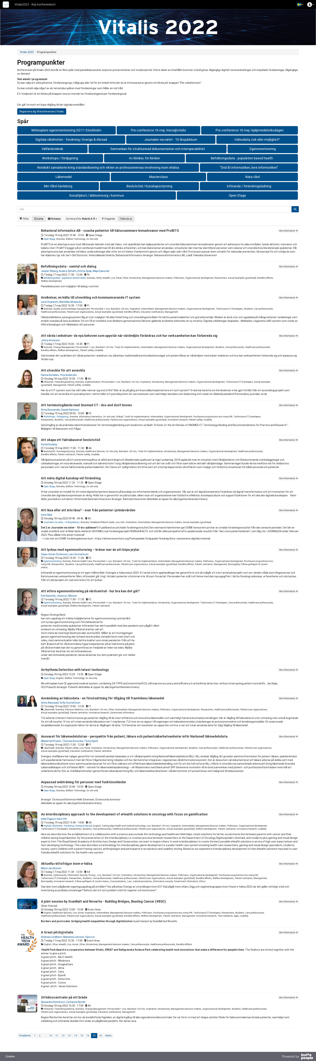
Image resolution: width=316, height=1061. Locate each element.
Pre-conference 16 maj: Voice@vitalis (158, 130)
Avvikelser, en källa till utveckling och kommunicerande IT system (90, 297)
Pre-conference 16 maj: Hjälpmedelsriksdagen (250, 130)
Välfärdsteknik (52, 149)
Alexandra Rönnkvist (53, 1002)
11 (57, 1035)
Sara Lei (90, 936)
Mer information (287, 231)
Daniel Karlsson (70, 409)
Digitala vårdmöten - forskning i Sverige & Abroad (71, 139)
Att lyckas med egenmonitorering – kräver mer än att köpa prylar (90, 550)
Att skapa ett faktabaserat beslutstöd (70, 440)
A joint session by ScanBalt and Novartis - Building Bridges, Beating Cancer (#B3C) (103, 901)
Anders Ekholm (67, 271)
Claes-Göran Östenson (54, 554)
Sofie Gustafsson (70, 702)
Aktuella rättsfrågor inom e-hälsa (66, 863)
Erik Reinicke (48, 595)
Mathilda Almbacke (70, 301)
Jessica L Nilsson (67, 595)
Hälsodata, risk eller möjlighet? (257, 139)
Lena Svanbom (49, 301)
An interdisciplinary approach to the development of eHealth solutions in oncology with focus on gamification (124, 814)
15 (81, 1035)
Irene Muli (46, 514)
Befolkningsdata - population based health (242, 158)
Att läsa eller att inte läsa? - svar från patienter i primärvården (88, 510)
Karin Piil (62, 818)
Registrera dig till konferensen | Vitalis (42, 111)
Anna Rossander (50, 409)
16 (88, 1035)
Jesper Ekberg (49, 271)
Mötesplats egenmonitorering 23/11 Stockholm (66, 130)
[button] (300, 4)
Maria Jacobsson (51, 868)
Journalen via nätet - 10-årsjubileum (170, 139)
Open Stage (237, 195)
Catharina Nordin (76, 1002)
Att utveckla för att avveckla (63, 370)
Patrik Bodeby (49, 444)
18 (100, 1035)
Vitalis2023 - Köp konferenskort (35, 4)
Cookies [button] (10, 1056)
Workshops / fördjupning (60, 158)
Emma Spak (85, 271)
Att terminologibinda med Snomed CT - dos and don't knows (86, 405)
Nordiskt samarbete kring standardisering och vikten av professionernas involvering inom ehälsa (108, 167)
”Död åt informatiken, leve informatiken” (249, 167)
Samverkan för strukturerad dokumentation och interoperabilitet (157, 149)
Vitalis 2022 (27, 52)
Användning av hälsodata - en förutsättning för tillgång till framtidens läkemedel (102, 698)
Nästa (108, 1035)
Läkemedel (64, 177)
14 (75, 1035)
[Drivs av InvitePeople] (297, 1057)
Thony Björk (91, 741)
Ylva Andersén (68, 375)
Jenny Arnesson (50, 340)
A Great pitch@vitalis (57, 932)
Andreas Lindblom (51, 936)
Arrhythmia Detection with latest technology (75, 670)
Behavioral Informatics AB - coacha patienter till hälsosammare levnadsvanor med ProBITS (110, 230)
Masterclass (158, 177)
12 (63, 1035)
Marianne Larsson (73, 936)
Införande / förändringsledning (249, 186)
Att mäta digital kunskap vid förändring (71, 478)
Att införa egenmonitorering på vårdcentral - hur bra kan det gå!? (90, 591)
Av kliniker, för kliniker (144, 158)
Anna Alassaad (50, 702)
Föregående (25, 1035)
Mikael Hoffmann (51, 741)
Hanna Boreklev (50, 375)
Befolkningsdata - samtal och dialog (68, 266)
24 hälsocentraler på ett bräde (64, 997)
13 (69, 1035)
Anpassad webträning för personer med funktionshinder (83, 782)
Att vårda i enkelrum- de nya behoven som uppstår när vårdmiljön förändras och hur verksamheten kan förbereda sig (129, 336)
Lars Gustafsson (79, 554)
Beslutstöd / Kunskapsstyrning (149, 186)
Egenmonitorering (263, 149)
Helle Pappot (48, 818)
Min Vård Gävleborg (58, 186)
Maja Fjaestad (101, 271)
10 (50, 1035)
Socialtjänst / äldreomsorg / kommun (96, 195)
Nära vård (252, 177)
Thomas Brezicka (72, 741)
